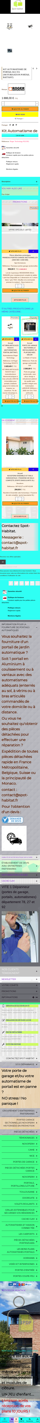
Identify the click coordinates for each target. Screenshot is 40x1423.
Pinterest (21, 583)
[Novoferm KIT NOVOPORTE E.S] (10, 327)
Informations (10, 997)
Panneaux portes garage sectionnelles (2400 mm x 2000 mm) (20, 259)
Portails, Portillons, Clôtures (20, 1351)
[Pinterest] (16, 125)
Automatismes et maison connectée (20, 1226)
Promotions (20, 202)
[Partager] (10, 125)
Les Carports (26, 1234)
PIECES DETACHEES (14, 1032)
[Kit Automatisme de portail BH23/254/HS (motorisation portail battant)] (29, 327)
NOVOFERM (10, 343)
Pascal (20, 1344)
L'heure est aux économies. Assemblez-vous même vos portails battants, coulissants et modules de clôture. (20, 1372)
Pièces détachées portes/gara (20, 255)
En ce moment (8, 420)
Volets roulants (24, 1204)
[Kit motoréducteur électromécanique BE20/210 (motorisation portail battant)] (33, 68)
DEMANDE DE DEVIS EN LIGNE (18, 1020)
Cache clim (28, 1219)
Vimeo (27, 583)
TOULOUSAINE (26, 1192)
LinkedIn (37, 583)
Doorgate (28, 1198)
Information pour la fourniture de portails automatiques (16, 627)
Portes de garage (23, 1162)
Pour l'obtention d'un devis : (16, 809)
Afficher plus (20, 300)
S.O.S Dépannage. (25, 1064)
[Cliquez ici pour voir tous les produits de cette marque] (16, 89)
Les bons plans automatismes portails (20, 1250)
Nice (32, 1156)
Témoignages (26, 1138)
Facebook (11, 583)
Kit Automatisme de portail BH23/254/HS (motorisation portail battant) (29, 352)
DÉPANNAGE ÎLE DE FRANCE (17, 1006)
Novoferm (28, 1144)
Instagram (32, 583)
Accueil (20, 473)
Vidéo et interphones (21, 1264)
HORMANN (28, 1258)
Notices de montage (14, 1290)
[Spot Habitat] (18, 7)
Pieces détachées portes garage (19, 1169)
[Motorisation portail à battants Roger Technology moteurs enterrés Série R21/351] (9, 27)
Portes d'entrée (24, 1270)
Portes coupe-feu (23, 1276)
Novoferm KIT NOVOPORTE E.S (10, 347)
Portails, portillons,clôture (22, 1184)
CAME (31, 1150)
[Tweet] (13, 125)
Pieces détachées (24, 1132)
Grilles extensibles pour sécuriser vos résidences (19, 1211)
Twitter (16, 583)
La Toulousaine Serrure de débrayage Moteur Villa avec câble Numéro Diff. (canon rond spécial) (20, 478)
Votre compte (10, 985)
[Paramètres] (36, 7)
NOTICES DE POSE (13, 1044)
